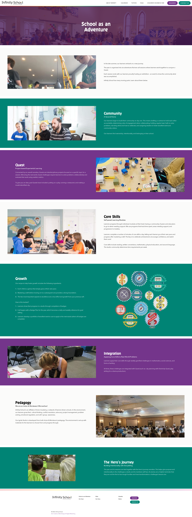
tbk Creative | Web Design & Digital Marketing (63, 513)
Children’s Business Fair (155, 3)
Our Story (97, 499)
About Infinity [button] (111, 3)
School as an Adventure (84, 496)
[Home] (12, 3)
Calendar (124, 3)
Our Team (81, 499)
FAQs (142, 3)
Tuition (133, 3)
